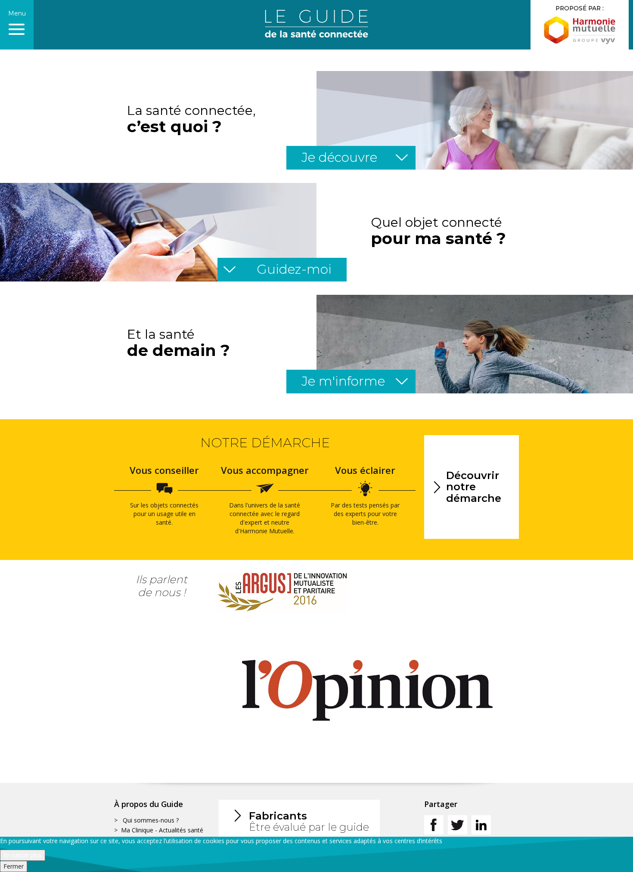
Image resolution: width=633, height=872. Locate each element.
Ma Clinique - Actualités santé (162, 830)
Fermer (13, 866)
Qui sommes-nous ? (151, 820)
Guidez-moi (278, 269)
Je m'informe (355, 381)
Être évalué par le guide (309, 821)
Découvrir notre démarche (473, 486)
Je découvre (355, 157)
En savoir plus (22, 855)
